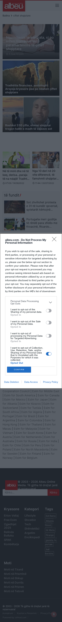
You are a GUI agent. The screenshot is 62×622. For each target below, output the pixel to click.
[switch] (48, 310)
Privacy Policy (50, 382)
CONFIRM (19, 369)
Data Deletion (11, 382)
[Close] (55, 240)
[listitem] (31, 302)
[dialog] (31, 311)
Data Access (31, 382)
